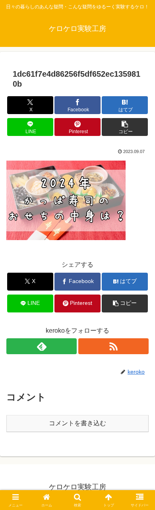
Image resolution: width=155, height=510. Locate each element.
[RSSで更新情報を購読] (113, 346)
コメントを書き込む (77, 423)
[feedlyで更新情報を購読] (41, 346)
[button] (125, 127)
